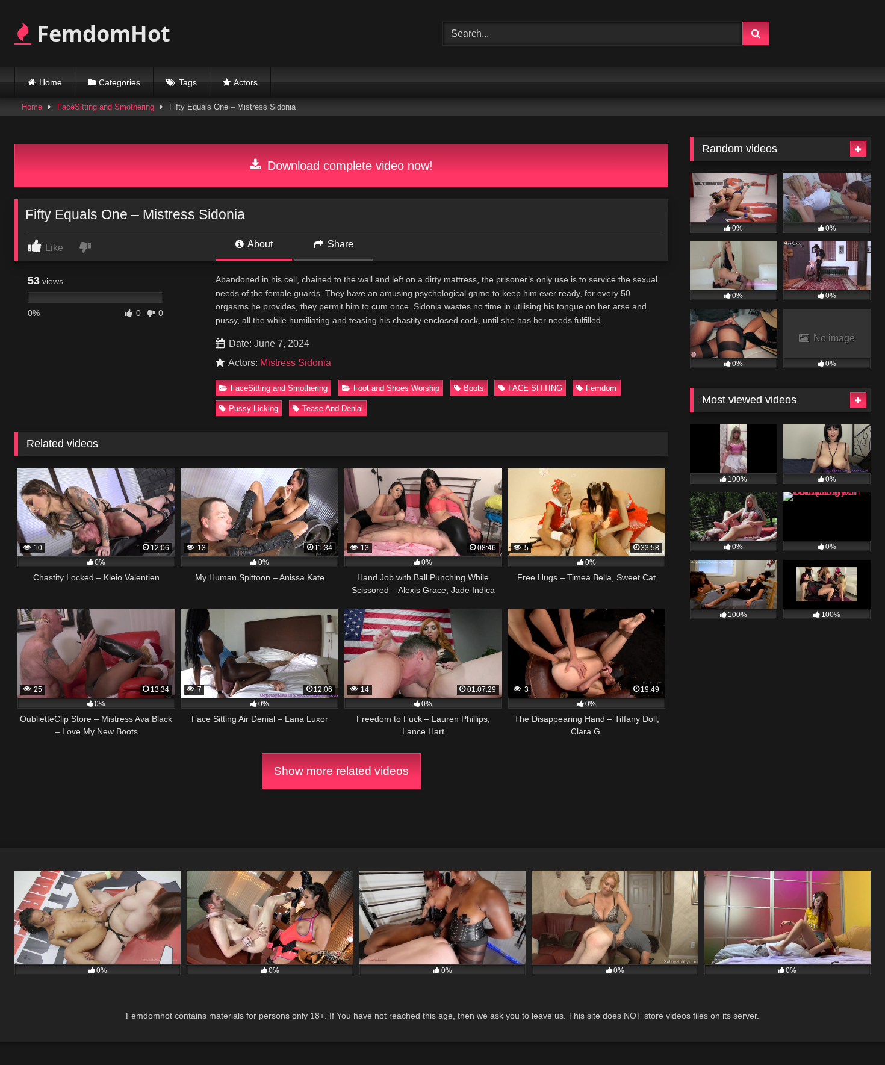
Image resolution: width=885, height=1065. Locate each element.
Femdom (601, 388)
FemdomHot (100, 33)
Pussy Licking (253, 408)
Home (50, 82)
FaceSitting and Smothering (105, 106)
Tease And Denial (332, 408)
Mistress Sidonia (295, 363)
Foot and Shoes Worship (396, 388)
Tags (188, 82)
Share (339, 244)
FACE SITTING (535, 388)
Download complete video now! (348, 165)
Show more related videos (341, 771)
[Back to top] (847, 1029)
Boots (474, 388)
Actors (246, 82)
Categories (119, 82)
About (259, 244)
